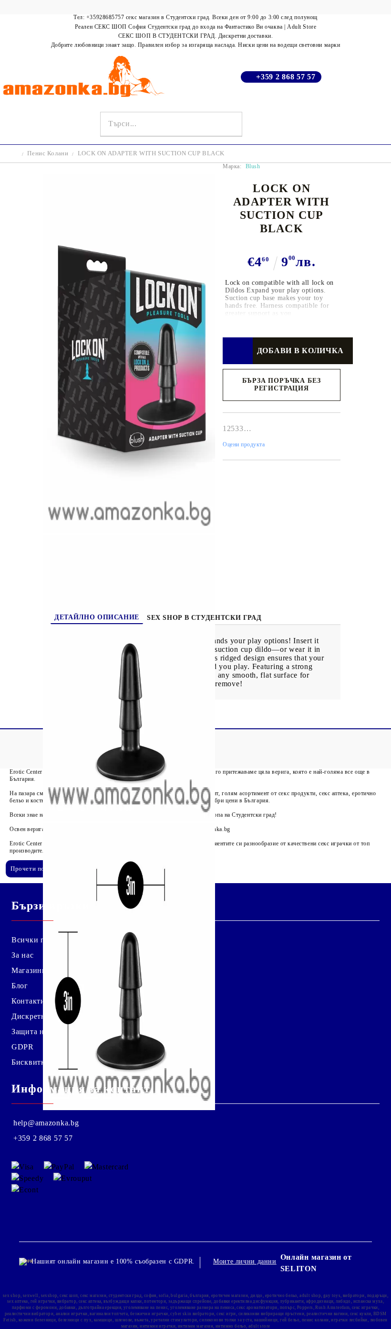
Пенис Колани (47, 153)
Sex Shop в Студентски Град (204, 617)
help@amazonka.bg (46, 1123)
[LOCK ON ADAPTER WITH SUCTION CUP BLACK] (129, 530)
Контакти (28, 1001)
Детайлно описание (96, 617)
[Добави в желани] (238, 350)
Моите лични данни (245, 1261)
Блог (19, 986)
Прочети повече (34, 868)
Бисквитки (30, 1062)
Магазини (29, 970)
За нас (22, 955)
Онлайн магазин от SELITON (316, 1263)
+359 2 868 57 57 (286, 77)
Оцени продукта (244, 444)
